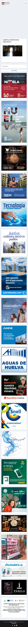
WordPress (14, 623)
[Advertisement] (14, 22)
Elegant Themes (13, 622)
